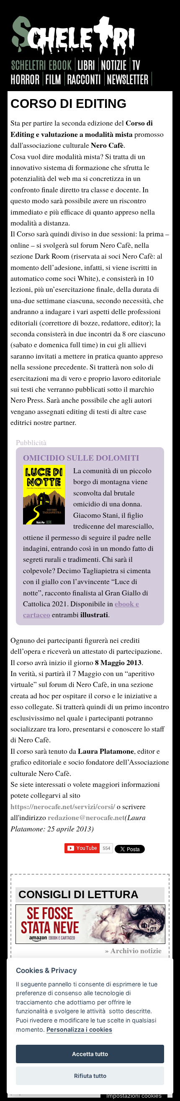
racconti (84, 79)
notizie (113, 64)
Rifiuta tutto (90, 1075)
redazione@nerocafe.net (86, 817)
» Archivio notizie (133, 950)
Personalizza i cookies (79, 1029)
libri (86, 64)
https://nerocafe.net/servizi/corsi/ (62, 806)
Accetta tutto (90, 1054)
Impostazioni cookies (134, 1095)
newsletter (127, 79)
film (53, 79)
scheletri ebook (41, 64)
